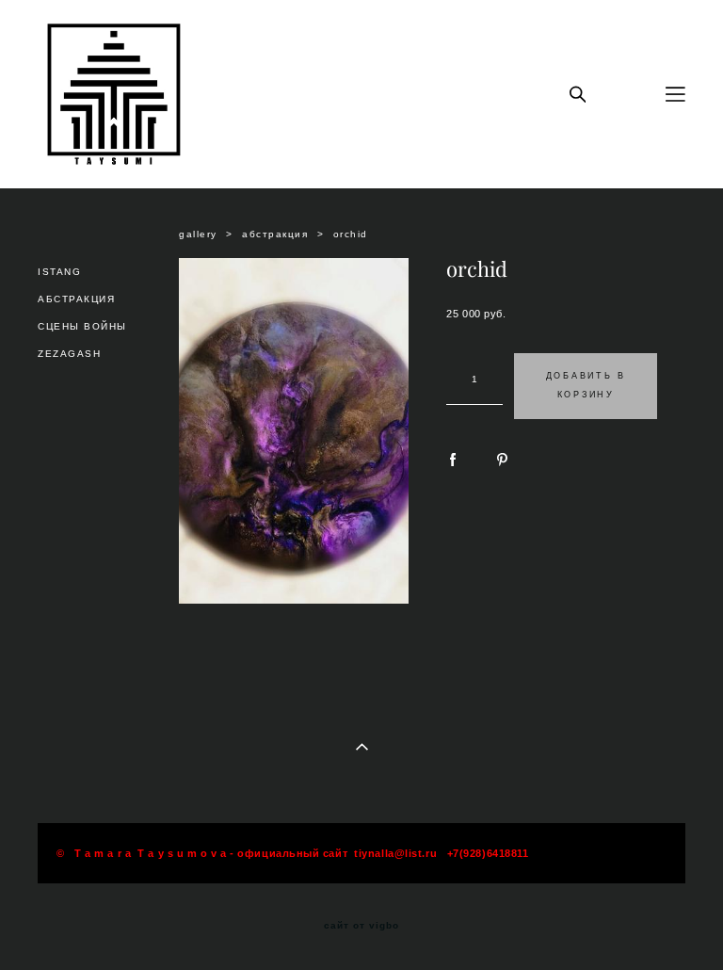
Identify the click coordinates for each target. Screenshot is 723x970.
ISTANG (59, 272)
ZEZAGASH (69, 353)
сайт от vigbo (361, 925)
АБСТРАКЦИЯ (76, 299)
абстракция (275, 234)
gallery (198, 234)
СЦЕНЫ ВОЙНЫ (82, 326)
